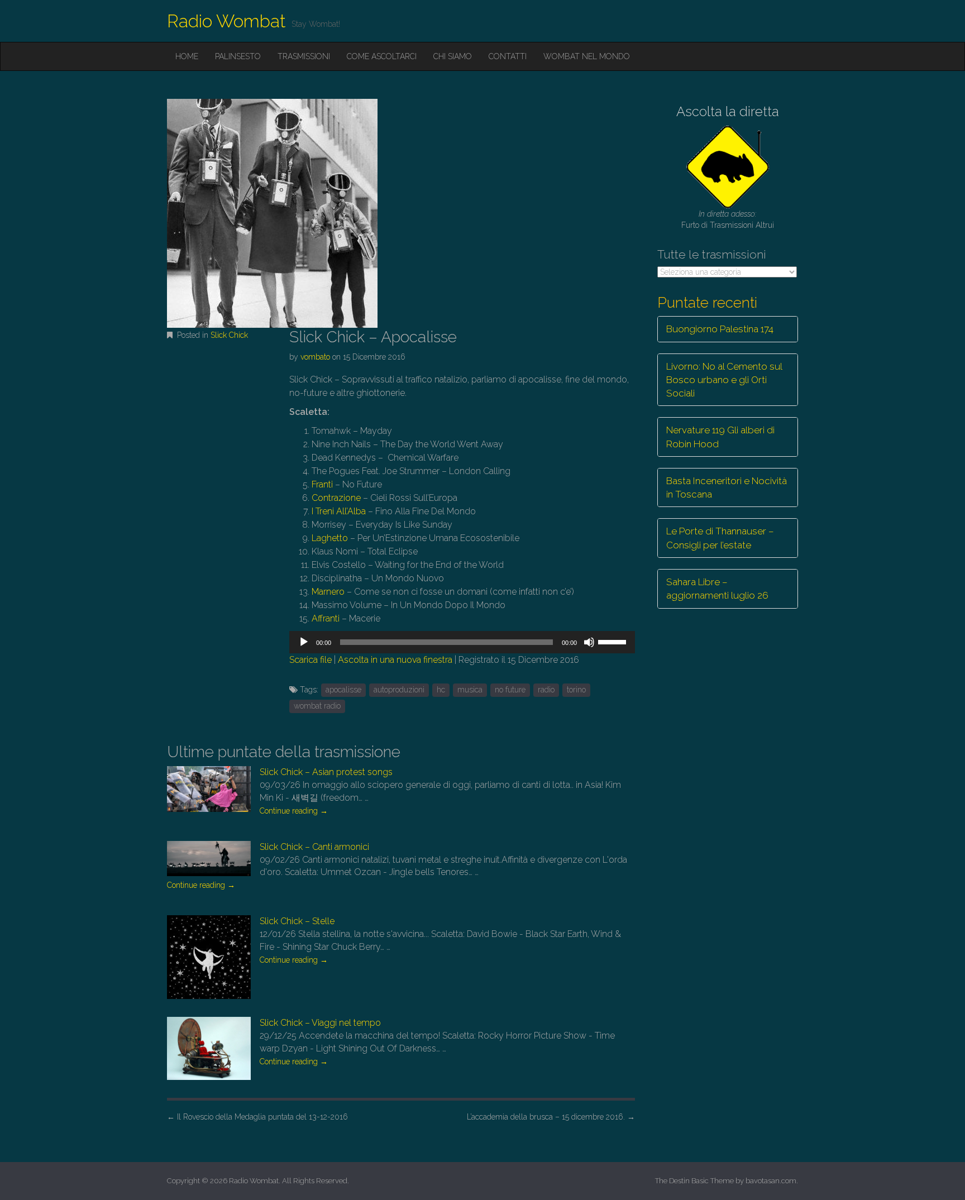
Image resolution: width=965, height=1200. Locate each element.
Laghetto (330, 538)
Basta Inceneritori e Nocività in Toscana (726, 487)
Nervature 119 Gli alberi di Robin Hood (720, 436)
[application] (461, 642)
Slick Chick (229, 335)
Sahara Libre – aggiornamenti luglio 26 (717, 588)
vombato (315, 356)
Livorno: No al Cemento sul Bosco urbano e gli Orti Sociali (724, 380)
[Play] (303, 642)
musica (469, 689)
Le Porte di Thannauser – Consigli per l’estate (720, 537)
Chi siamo (452, 56)
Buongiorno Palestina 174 (719, 328)
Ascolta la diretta (727, 111)
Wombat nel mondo (586, 56)
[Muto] (589, 642)
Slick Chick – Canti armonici (314, 847)
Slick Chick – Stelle (297, 921)
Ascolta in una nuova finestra (395, 659)
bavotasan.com (771, 1181)
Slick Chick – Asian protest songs (326, 772)
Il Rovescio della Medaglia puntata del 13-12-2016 (257, 1116)
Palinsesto (238, 56)
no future (510, 689)
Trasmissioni (304, 56)
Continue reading (294, 810)
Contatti (508, 56)
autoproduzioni (399, 689)
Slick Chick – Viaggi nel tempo (320, 1022)
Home (186, 56)
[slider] (613, 641)
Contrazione (336, 498)
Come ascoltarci (382, 56)
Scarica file (310, 659)
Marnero (328, 591)
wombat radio (317, 705)
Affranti (326, 618)
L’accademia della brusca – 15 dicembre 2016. (551, 1116)
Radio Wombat (226, 21)
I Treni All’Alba (340, 511)
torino (576, 689)
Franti (322, 484)
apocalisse (343, 689)
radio (546, 689)
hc (441, 689)
